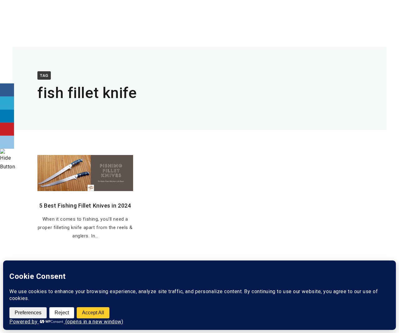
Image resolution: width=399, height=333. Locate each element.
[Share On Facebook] (7, 89)
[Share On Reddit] (7, 142)
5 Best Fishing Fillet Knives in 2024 (85, 205)
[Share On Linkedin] (7, 116)
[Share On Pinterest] (7, 129)
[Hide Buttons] (8, 167)
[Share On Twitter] (7, 103)
